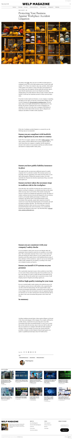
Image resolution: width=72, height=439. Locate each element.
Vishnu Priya (4, 384)
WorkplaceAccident (40, 357)
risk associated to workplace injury (38, 102)
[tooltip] (66, 1)
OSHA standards (46, 140)
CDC (28, 82)
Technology (46, 428)
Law (26, 10)
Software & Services (47, 424)
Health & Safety (22, 10)
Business (45, 426)
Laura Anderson (33, 383)
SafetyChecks (32, 357)
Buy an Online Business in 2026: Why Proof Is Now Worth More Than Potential (64, 397)
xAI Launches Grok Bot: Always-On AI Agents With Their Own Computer (6, 397)
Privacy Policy (32, 428)
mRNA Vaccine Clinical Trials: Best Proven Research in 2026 (21, 381)
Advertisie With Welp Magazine (35, 424)
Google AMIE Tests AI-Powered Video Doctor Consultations (34, 397)
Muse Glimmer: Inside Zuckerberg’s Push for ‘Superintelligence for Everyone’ (48, 398)
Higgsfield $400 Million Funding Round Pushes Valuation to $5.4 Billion (63, 381)
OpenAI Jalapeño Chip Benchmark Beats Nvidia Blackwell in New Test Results (6, 382)
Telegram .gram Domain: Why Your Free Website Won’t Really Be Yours (36, 381)
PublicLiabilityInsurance (23, 357)
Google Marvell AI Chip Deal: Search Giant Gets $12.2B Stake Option (50, 381)
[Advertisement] (36, 73)
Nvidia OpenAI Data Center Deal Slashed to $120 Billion (21, 397)
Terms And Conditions (34, 430)
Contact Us (32, 426)
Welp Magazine (29, 360)
